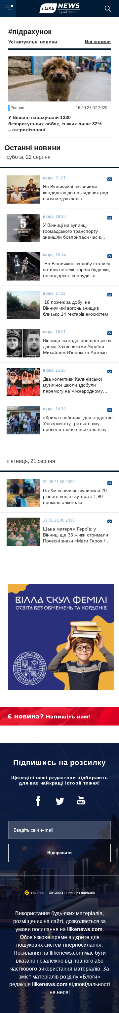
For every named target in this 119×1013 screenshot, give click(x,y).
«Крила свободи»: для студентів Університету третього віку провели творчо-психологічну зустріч (77, 424)
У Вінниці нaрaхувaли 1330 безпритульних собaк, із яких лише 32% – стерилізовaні (54, 123)
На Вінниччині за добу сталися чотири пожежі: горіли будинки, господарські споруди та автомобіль (76, 270)
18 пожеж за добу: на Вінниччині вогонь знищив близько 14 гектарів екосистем (75, 308)
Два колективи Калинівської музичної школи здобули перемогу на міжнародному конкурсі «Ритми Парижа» (73, 385)
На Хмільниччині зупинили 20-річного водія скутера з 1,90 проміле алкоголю (75, 496)
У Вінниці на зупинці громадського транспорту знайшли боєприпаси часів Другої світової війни (72, 231)
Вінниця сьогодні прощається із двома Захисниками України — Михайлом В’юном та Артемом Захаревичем (77, 347)
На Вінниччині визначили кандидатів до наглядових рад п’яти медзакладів (75, 192)
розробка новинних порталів (72, 893)
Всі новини (98, 41)
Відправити (59, 852)
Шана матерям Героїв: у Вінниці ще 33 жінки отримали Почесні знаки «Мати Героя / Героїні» (75, 535)
